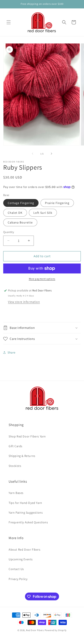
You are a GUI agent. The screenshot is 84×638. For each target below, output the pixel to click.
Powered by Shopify (56, 630)
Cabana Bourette (20, 222)
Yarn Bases (16, 493)
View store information (24, 302)
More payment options (42, 278)
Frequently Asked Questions (28, 522)
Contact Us (16, 569)
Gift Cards (15, 446)
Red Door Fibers (35, 630)
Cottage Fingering (21, 203)
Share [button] (12, 352)
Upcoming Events (21, 559)
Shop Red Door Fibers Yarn (27, 436)
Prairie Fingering (57, 203)
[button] (8, 22)
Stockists (15, 466)
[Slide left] (32, 153)
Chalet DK (15, 213)
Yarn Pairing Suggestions (26, 512)
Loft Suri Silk (42, 213)
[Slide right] (51, 153)
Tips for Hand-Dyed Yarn (25, 503)
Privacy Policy (18, 579)
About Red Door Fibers (24, 549)
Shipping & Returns (22, 456)
